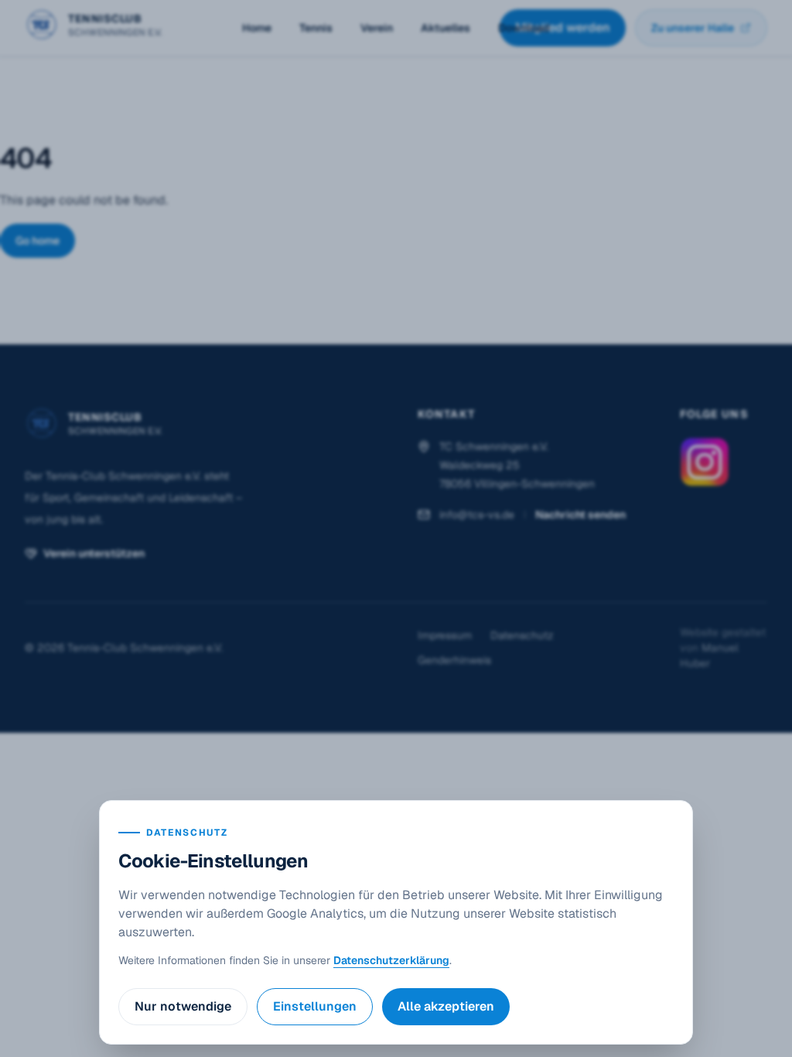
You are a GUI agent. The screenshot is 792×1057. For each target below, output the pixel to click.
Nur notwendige (183, 1006)
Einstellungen (315, 1006)
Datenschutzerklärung (391, 960)
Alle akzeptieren (446, 1006)
